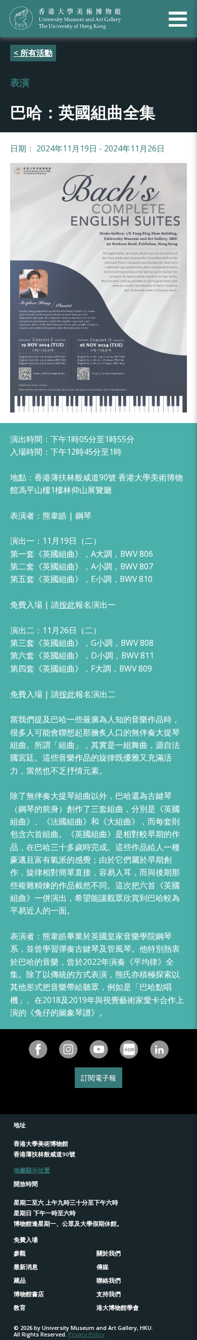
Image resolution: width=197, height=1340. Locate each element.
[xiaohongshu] (129, 1049)
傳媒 (102, 1267)
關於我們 (108, 1253)
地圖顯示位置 (32, 1170)
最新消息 (26, 1267)
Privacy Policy (86, 1334)
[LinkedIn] (159, 1049)
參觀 (20, 1253)
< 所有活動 (33, 52)
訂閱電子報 (98, 1077)
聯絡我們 (108, 1280)
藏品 (20, 1280)
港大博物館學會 (117, 1307)
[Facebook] (38, 1049)
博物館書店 (29, 1294)
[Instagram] (68, 1049)
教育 (20, 1307)
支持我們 (108, 1294)
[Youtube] (98, 1049)
